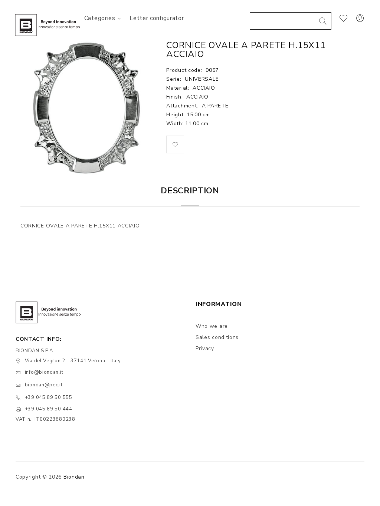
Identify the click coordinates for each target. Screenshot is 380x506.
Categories (99, 18)
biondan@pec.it (44, 385)
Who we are (212, 326)
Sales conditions (217, 337)
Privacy (205, 348)
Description (190, 190)
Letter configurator (157, 18)
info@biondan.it (44, 372)
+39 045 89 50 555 (48, 397)
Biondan (74, 476)
